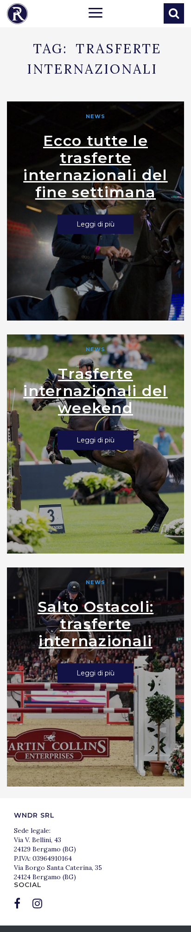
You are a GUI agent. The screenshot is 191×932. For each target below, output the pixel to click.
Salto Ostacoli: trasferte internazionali (96, 624)
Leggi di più (95, 224)
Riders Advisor (17, 13)
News (95, 116)
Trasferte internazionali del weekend (95, 391)
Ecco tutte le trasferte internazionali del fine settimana (95, 166)
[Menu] (95, 14)
